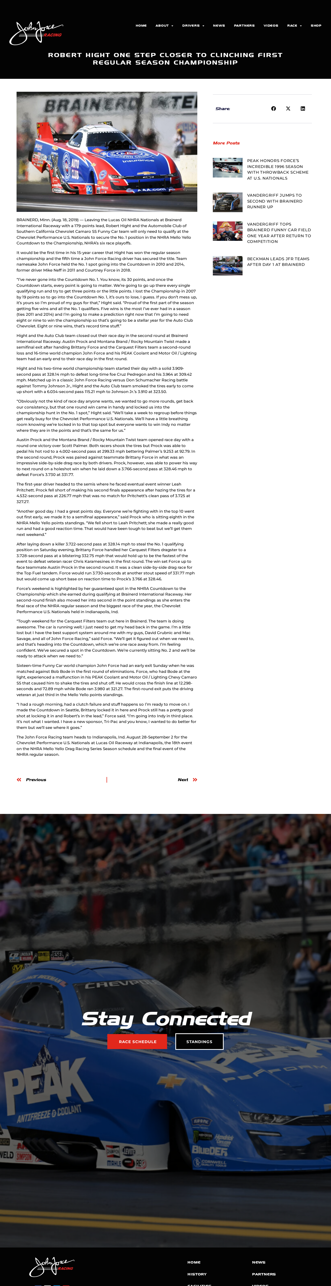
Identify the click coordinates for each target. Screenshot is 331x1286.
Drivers (191, 25)
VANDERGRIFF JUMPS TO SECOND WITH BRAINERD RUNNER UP (275, 201)
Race (292, 25)
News (219, 25)
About (162, 25)
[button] (273, 108)
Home (141, 25)
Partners (244, 25)
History (197, 1274)
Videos (271, 25)
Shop (316, 25)
